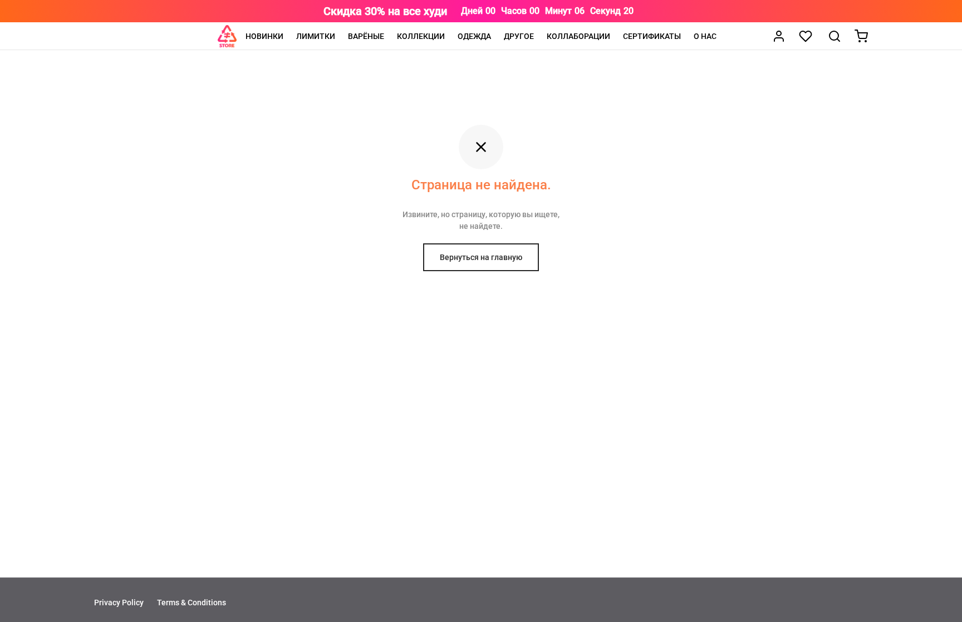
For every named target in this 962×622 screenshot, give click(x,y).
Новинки (264, 36)
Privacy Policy (119, 602)
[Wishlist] (806, 36)
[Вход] (779, 36)
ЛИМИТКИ (315, 36)
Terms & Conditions (191, 602)
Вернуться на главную (481, 257)
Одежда (474, 36)
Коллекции (421, 36)
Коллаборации (578, 36)
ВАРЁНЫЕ (366, 36)
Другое (519, 36)
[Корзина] (861, 36)
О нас (705, 36)
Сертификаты (652, 36)
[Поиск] (834, 36)
